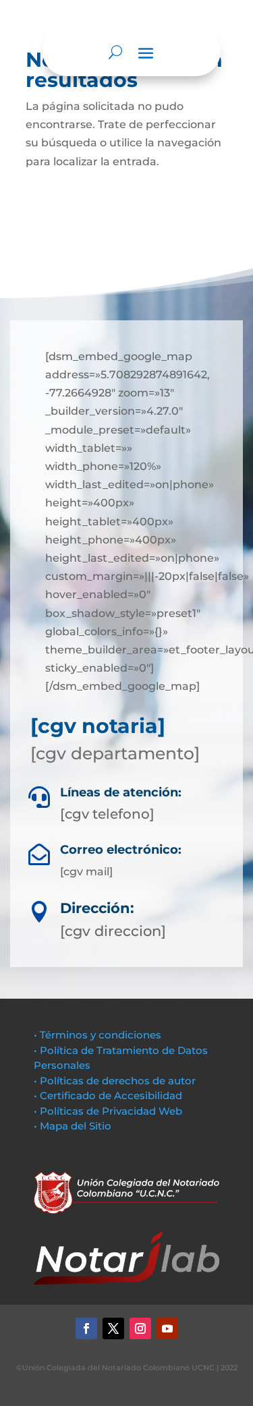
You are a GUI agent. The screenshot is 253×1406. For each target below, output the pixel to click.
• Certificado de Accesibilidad (108, 1095)
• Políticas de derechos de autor (115, 1080)
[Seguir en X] (113, 1328)
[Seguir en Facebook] (86, 1328)
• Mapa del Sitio (74, 1125)
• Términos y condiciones (97, 1034)
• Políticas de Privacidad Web (108, 1111)
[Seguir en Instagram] (140, 1328)
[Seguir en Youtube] (167, 1328)
